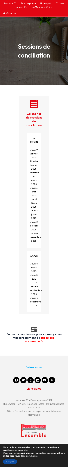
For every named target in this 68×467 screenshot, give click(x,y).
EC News (21, 403)
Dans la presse (38, 400)
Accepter (10, 462)
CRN (49, 400)
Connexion (11, 13)
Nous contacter (36, 403)
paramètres (31, 456)
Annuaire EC (22, 400)
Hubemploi (9, 403)
